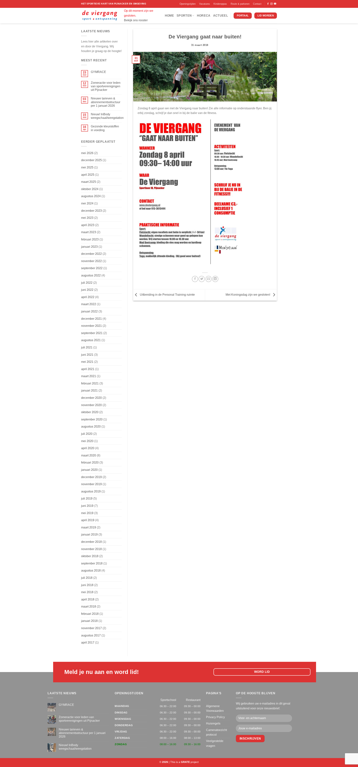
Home (169, 15)
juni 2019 (87, 505)
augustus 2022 (91, 275)
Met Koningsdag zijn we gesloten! (248, 294)
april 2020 (87, 448)
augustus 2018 (91, 570)
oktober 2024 (89, 189)
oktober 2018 (89, 556)
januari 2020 (89, 469)
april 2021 (87, 369)
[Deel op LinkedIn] (215, 279)
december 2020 (91, 397)
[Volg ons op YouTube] (275, 4)
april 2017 (87, 642)
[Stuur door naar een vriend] (208, 279)
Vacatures (204, 3)
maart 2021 (88, 376)
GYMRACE (98, 71)
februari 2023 (90, 239)
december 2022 (91, 253)
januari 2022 (89, 311)
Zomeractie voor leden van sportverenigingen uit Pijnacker (105, 86)
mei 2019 (87, 513)
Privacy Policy (215, 717)
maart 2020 (88, 455)
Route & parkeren (240, 3)
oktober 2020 (89, 412)
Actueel (220, 15)
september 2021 (92, 333)
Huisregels (213, 723)
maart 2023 (88, 232)
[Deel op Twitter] (202, 279)
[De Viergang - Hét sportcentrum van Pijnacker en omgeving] (99, 15)
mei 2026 (87, 153)
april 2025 (87, 174)
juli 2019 (86, 498)
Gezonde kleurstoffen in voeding (105, 128)
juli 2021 (86, 347)
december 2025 (91, 160)
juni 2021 (87, 354)
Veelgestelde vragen (214, 743)
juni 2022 (87, 289)
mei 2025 (87, 167)
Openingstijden (188, 3)
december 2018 (91, 541)
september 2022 (92, 268)
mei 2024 (87, 203)
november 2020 (91, 405)
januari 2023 (89, 246)
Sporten (184, 15)
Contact (257, 3)
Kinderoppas (220, 3)
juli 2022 (86, 282)
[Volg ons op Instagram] (271, 4)
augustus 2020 (91, 426)
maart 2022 (88, 304)
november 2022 (91, 261)
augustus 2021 (91, 340)
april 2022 (87, 297)
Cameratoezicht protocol (216, 732)
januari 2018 (89, 620)
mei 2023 (87, 217)
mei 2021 (87, 361)
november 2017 (91, 628)
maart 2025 (88, 181)
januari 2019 (89, 534)
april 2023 (87, 225)
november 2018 (91, 549)
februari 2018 (90, 613)
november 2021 (91, 325)
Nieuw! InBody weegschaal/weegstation (107, 116)
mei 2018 (87, 592)
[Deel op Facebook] (195, 279)
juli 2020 (86, 433)
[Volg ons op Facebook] (268, 4)
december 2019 (91, 477)
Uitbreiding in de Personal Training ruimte (167, 294)
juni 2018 (87, 585)
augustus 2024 (91, 196)
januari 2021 (89, 390)
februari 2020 (90, 462)
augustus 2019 (91, 491)
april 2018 (87, 599)
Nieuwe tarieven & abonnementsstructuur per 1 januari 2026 (105, 102)
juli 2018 (86, 577)
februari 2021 (90, 383)
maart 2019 (88, 527)
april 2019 (87, 520)
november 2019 (91, 484)
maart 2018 (88, 606)
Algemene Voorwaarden (215, 709)
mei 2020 (87, 441)
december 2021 (91, 318)
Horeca (204, 15)
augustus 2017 (91, 635)
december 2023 (91, 210)
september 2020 (92, 419)
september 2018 (92, 563)
